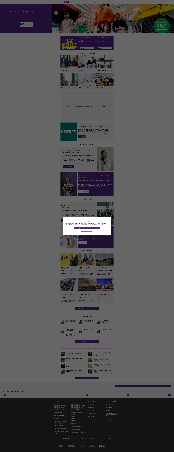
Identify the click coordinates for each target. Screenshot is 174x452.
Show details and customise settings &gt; (87, 231)
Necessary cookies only (80, 228)
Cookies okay (94, 228)
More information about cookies (100, 224)
